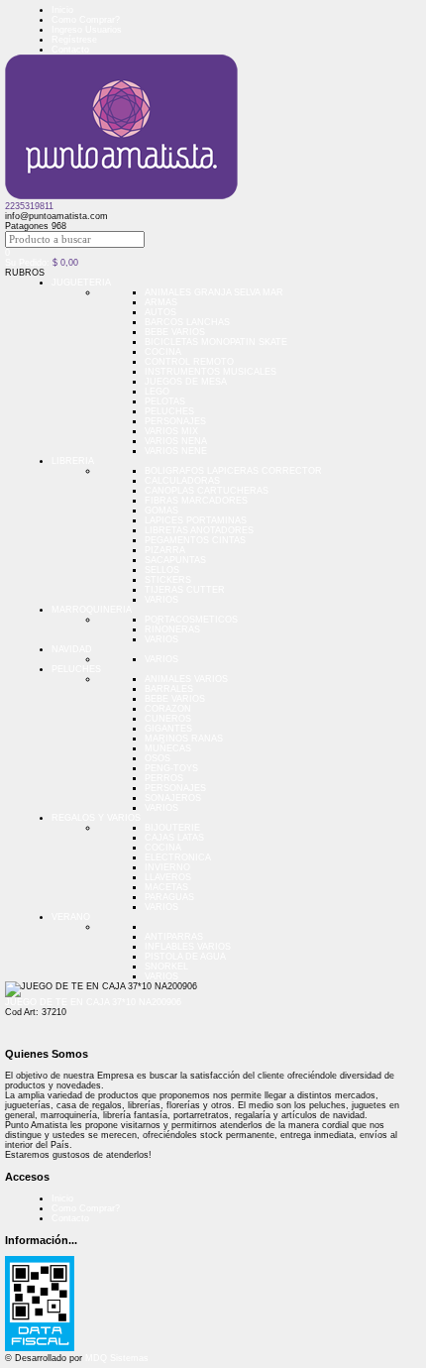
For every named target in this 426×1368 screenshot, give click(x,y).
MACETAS (166, 887)
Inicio (62, 10)
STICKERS (168, 580)
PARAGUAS (169, 897)
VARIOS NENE (176, 451)
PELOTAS (165, 401)
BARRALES (169, 689)
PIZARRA (165, 550)
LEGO (157, 392)
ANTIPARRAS (174, 937)
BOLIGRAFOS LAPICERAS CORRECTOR (233, 471)
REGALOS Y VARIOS (96, 818)
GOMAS (161, 510)
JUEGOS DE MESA (186, 382)
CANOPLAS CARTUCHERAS (206, 491)
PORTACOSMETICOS (191, 620)
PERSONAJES (175, 421)
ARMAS (161, 302)
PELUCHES (169, 411)
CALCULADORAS (182, 481)
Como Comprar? (86, 20)
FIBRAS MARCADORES (196, 501)
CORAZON (168, 709)
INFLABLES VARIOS (188, 947)
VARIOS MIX (171, 431)
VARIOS (161, 600)
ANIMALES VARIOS (186, 679)
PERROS (164, 778)
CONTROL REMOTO (189, 362)
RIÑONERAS (172, 629)
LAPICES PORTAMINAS (196, 520)
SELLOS (162, 570)
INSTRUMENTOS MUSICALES (210, 372)
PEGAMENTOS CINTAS (195, 540)
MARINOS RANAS (184, 738)
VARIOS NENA (176, 441)
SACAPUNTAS (175, 560)
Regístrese (74, 40)
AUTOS (160, 312)
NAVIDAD (72, 649)
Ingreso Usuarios (87, 30)
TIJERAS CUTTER (185, 590)
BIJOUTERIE (172, 828)
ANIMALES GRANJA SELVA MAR (214, 292)
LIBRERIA (73, 461)
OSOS (157, 758)
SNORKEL (166, 966)
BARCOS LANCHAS (187, 322)
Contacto (70, 50)
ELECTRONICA (178, 857)
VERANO (71, 917)
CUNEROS (168, 719)
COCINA (163, 352)
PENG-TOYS (171, 768)
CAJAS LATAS (174, 838)
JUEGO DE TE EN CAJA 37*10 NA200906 (93, 1002)
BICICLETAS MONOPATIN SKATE (216, 342)
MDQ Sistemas (117, 1358)
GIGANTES (168, 729)
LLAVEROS (168, 877)
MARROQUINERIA (92, 610)
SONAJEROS (173, 798)
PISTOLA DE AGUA (185, 957)
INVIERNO (167, 867)
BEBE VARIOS (175, 332)
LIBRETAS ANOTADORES (199, 530)
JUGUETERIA (81, 282)
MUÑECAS (168, 748)
